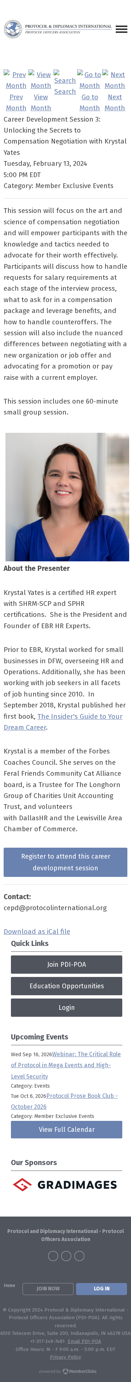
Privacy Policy (65, 1357)
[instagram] (79, 1256)
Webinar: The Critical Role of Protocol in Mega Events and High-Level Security (66, 1065)
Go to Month (89, 102)
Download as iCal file (37, 931)
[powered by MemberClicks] (65, 1372)
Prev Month (16, 102)
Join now (48, 1289)
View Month (41, 102)
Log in (102, 1289)
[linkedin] (66, 1256)
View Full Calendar (67, 1130)
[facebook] (53, 1256)
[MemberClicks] (58, 29)
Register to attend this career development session (65, 862)
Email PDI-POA (84, 1341)
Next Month (114, 102)
